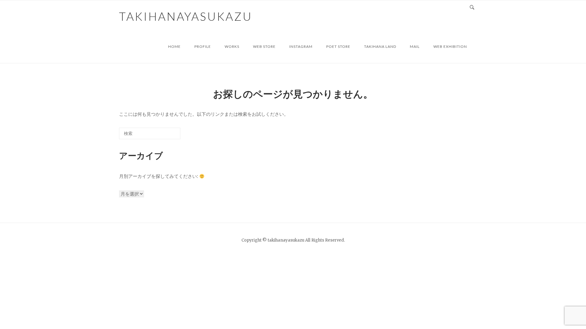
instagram (301, 46)
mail (415, 46)
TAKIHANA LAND (380, 46)
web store (264, 46)
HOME (174, 46)
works (232, 46)
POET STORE (338, 46)
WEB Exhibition (450, 46)
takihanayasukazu (185, 16)
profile (202, 46)
